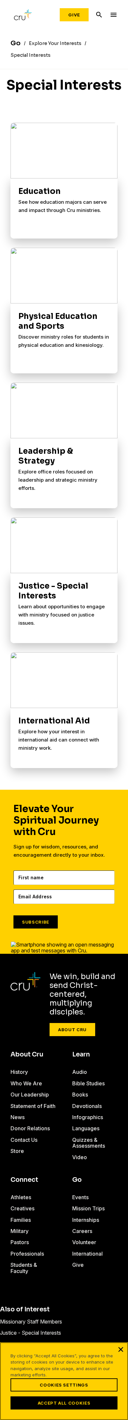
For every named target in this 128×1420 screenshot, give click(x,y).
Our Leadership (30, 1094)
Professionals (27, 1253)
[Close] (121, 1349)
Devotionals (87, 1106)
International (87, 1253)
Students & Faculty (24, 1268)
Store (17, 1151)
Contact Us (24, 1140)
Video (79, 1157)
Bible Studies (88, 1083)
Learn (81, 1054)
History (19, 1072)
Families (21, 1220)
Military (20, 1231)
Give (74, 14)
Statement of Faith (33, 1106)
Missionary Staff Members (31, 1321)
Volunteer (84, 1242)
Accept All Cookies (64, 1403)
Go (77, 1180)
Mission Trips (88, 1208)
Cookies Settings (64, 1385)
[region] (64, 1381)
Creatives (22, 1208)
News (18, 1117)
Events (80, 1197)
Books (80, 1094)
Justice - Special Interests (30, 1332)
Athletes (21, 1197)
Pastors (20, 1242)
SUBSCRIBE (35, 922)
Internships (85, 1220)
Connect (24, 1180)
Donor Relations (30, 1128)
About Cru (72, 1029)
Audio (79, 1072)
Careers (82, 1231)
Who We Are (26, 1083)
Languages (85, 1128)
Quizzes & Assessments (88, 1143)
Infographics (87, 1117)
